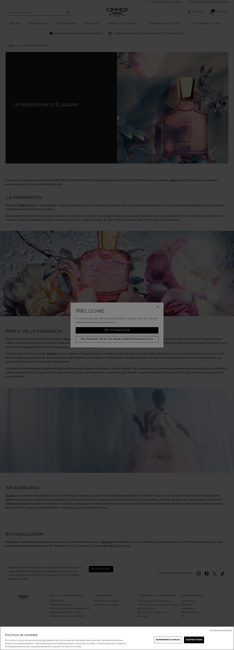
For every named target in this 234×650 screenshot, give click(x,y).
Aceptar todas (194, 640)
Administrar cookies (167, 640)
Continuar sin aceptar (221, 630)
